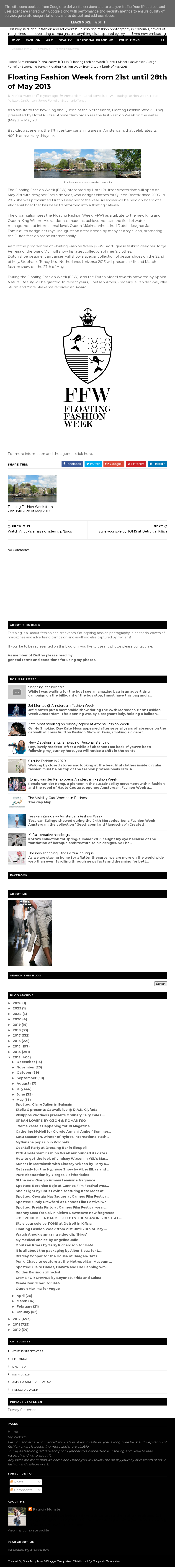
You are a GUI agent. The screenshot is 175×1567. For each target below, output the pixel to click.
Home (15, 40)
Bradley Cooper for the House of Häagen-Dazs (56, 1256)
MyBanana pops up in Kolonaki (42, 1142)
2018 (17, 1030)
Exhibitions (129, 40)
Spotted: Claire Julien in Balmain (44, 1104)
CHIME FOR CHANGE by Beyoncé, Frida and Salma (58, 1278)
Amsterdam (28, 62)
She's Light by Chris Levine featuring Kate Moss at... (61, 1191)
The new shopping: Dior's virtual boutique (61, 853)
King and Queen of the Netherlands (79, 110)
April (21, 1296)
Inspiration (21, 49)
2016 (17, 1041)
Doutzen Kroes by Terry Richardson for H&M (54, 1245)
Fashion (33, 40)
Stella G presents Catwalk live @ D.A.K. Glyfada (56, 1110)
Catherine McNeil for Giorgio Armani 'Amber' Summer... (63, 1131)
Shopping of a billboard (46, 687)
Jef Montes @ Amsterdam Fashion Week (61, 706)
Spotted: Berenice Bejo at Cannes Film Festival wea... (62, 1186)
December (26, 1062)
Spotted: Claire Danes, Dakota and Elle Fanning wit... (62, 1267)
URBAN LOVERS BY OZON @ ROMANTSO (51, 1121)
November (26, 1067)
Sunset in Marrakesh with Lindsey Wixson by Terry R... (62, 1164)
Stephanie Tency (34, 66)
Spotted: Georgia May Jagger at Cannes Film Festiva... (62, 1196)
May (20, 1100)
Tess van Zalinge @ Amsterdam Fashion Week (65, 816)
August (23, 1083)
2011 (17, 1324)
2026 (17, 1003)
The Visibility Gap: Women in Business (58, 798)
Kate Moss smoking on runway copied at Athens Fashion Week (78, 724)
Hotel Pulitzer (117, 62)
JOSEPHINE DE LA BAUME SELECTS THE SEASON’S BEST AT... (69, 1218)
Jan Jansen (138, 62)
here (88, 453)
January (24, 1312)
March (22, 1301)
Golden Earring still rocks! (38, 1272)
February (25, 1306)
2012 (17, 1319)
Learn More (81, 22)
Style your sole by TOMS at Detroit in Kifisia (54, 1223)
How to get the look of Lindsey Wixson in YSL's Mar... (62, 1159)
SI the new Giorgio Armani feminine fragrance (55, 1180)
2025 (17, 1008)
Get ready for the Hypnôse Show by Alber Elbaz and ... (63, 1169)
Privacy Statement (23, 1410)
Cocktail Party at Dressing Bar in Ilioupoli (51, 1148)
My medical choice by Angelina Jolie (47, 1240)
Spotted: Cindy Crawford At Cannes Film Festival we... (62, 1202)
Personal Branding (95, 40)
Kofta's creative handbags (48, 835)
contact (140, 646)
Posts (18, 1482)
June (21, 1094)
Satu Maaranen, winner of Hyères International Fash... (62, 1137)
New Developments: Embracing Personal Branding (69, 742)
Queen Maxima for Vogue (38, 1289)
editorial (20, 1359)
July (20, 1089)
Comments (22, 1490)
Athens (44, 49)
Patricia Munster (47, 1509)
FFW (65, 62)
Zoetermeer (67, 49)
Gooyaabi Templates (106, 1561)
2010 (17, 1330)
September (27, 1078)
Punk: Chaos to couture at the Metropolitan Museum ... (64, 1262)
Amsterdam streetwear (31, 1382)
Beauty (65, 40)
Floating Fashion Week (88, 62)
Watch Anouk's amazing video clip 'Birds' (51, 1234)
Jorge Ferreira (49, 100)
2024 (18, 1014)
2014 (17, 1052)
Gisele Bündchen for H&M (38, 1283)
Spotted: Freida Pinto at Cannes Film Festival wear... (61, 1207)
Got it (100, 22)
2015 (17, 1046)
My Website (17, 1437)
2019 (17, 1025)
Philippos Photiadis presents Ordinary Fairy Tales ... (60, 1115)
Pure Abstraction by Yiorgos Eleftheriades (52, 1175)
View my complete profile (28, 1530)
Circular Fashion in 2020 (47, 761)
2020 (17, 1019)
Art (49, 40)
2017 (17, 1035)
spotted (19, 1366)
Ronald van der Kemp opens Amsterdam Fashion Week (72, 779)
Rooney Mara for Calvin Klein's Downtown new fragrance (65, 1213)
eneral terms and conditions (34, 660)
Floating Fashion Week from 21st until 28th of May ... (61, 1229)
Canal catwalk (49, 62)
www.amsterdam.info (97, 182)
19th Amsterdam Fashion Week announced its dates (61, 1153)
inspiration (21, 1374)
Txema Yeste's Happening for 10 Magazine (53, 1126)
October (24, 1072)
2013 (17, 1057)
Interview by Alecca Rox (28, 1550)
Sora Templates (33, 1561)
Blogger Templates (58, 1561)
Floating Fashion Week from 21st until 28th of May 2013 (30, 509)
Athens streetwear (28, 1351)
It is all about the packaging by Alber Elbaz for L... (59, 1251)
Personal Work (25, 1389)
